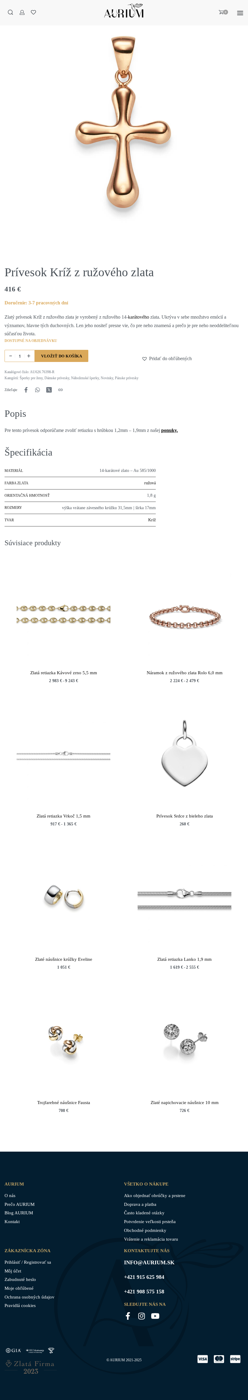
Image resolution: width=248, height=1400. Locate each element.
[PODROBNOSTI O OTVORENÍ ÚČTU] (22, 12)
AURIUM (117, 1360)
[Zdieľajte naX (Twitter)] (49, 390)
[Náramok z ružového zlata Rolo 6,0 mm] (184, 614)
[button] (145, 359)
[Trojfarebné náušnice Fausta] (63, 1044)
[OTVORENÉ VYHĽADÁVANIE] (10, 12)
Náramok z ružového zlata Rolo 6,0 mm (185, 672)
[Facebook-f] (128, 1316)
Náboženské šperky (85, 378)
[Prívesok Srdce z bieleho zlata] (184, 758)
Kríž (152, 520)
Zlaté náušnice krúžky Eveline (63, 959)
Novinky (107, 378)
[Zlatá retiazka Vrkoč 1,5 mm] (63, 758)
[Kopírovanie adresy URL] (60, 390)
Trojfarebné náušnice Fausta (63, 1102)
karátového (138, 317)
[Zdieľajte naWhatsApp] (37, 390)
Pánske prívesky (127, 378)
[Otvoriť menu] (240, 13)
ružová (150, 483)
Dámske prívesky (56, 378)
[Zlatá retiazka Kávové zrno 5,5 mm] (63, 614)
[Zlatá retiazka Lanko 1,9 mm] (184, 901)
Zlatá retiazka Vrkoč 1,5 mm (63, 816)
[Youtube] (155, 1316)
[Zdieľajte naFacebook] (26, 390)
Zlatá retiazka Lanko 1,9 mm (184, 959)
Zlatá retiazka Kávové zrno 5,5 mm (63, 672)
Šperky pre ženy (31, 378)
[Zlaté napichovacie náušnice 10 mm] (184, 1044)
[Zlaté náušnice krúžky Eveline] (63, 901)
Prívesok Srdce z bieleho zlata (184, 816)
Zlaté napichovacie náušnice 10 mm (185, 1102)
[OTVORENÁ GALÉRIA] (124, 130)
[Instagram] (141, 1316)
